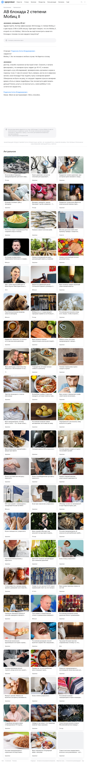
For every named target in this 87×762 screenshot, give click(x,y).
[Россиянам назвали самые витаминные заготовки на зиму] (43, 416)
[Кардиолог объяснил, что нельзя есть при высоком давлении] (16, 333)
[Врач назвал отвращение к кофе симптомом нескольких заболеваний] (70, 388)
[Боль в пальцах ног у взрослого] (16, 525)
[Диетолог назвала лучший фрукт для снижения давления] (43, 553)
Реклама (14, 760)
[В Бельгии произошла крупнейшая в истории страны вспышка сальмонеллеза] (16, 635)
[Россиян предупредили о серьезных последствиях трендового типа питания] (16, 745)
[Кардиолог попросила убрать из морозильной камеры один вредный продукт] (70, 196)
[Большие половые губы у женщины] (16, 196)
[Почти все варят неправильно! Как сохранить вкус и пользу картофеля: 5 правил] (16, 224)
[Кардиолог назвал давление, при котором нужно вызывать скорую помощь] (70, 169)
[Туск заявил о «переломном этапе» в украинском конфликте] (43, 608)
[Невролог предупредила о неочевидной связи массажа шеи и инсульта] (70, 662)
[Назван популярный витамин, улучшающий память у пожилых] (43, 251)
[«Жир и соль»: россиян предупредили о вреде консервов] (70, 333)
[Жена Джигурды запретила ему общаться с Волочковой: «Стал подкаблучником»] (16, 361)
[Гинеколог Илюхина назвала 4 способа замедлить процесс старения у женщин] (16, 608)
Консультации (7, 7)
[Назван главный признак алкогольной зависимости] (70, 470)
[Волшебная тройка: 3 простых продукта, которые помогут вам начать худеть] (43, 388)
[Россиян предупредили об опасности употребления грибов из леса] (70, 525)
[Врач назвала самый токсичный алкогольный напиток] (70, 279)
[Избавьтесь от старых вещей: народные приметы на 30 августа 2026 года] (43, 306)
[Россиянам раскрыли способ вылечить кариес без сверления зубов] (43, 635)
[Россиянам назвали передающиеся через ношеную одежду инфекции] (70, 690)
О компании (8, 760)
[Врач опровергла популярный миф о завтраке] (43, 745)
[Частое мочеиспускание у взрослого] (16, 553)
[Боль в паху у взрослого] (70, 553)
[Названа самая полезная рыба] (43, 224)
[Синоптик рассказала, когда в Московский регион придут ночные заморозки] (70, 717)
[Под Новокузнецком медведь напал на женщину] (16, 306)
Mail (3, 760)
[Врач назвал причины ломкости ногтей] (70, 580)
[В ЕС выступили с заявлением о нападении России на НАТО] (16, 498)
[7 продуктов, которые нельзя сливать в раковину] (43, 361)
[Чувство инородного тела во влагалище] (16, 388)
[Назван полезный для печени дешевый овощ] (70, 251)
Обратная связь (60, 760)
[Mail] (2, 2)
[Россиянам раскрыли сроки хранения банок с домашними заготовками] (70, 608)
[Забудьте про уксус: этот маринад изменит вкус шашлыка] (43, 717)
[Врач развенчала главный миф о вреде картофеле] (16, 443)
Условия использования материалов (46, 760)
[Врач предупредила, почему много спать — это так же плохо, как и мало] (16, 416)
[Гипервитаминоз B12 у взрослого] (43, 443)
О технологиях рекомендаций (73, 760)
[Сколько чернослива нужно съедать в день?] (70, 361)
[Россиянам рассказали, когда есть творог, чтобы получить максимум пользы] (70, 306)
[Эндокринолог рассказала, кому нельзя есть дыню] (70, 416)
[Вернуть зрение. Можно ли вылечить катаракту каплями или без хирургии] (16, 690)
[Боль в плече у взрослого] (43, 690)
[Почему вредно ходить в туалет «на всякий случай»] (70, 443)
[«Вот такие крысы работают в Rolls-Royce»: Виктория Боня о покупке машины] (16, 279)
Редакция (33, 760)
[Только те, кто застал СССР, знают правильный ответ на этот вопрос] (43, 580)
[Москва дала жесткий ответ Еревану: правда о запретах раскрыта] (70, 224)
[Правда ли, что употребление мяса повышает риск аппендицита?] (43, 662)
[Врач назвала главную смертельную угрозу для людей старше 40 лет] (43, 333)
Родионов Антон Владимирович (23, 51)
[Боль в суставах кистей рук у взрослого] (16, 470)
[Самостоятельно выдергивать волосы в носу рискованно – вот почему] (70, 745)
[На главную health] (9, 2)
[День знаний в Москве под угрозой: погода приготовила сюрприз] (43, 525)
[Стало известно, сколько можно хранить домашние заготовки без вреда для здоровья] (16, 580)
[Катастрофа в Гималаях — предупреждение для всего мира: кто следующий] (16, 169)
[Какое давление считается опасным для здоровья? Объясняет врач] (43, 169)
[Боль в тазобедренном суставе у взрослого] (43, 470)
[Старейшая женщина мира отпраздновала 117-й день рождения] (16, 717)
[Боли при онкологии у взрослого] (43, 498)
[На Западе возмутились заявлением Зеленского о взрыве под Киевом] (16, 251)
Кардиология (17, 7)
